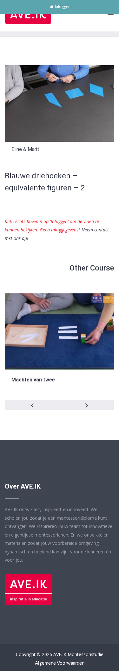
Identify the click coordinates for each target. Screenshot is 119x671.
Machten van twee (33, 380)
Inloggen (62, 6)
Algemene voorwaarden (59, 663)
